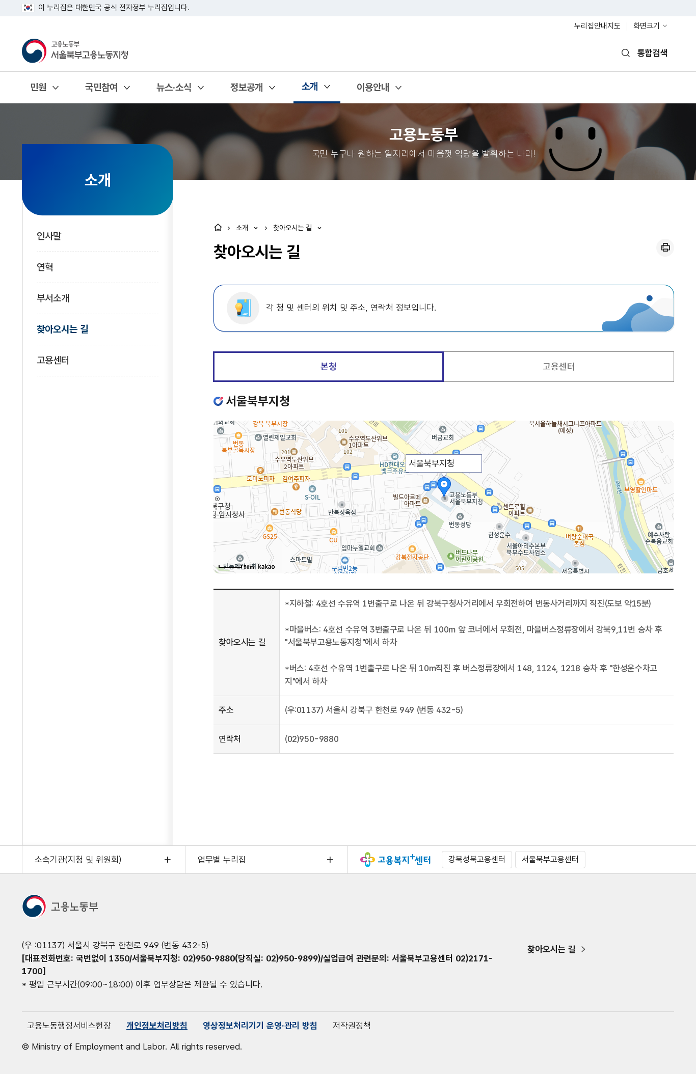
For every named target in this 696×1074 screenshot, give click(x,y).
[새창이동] (395, 859)
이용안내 (372, 90)
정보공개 (246, 90)
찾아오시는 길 (62, 329)
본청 (328, 366)
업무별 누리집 (222, 860)
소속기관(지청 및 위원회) (78, 860)
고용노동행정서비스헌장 (69, 1026)
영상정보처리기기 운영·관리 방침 (260, 1026)
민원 (38, 90)
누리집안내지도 (597, 26)
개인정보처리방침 (157, 1026)
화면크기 (646, 26)
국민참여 (101, 90)
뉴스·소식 (174, 90)
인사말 (49, 236)
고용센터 (53, 360)
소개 (309, 89)
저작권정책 (352, 1026)
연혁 (45, 267)
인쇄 (665, 248)
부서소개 (53, 298)
